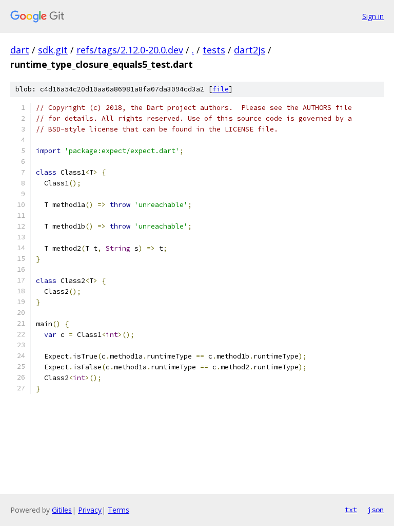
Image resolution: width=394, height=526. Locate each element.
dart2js (249, 50)
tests (214, 50)
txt (351, 509)
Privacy (90, 510)
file (220, 89)
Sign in (373, 16)
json (375, 509)
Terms (118, 510)
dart (19, 50)
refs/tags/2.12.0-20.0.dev (129, 50)
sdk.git (53, 50)
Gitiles (62, 510)
